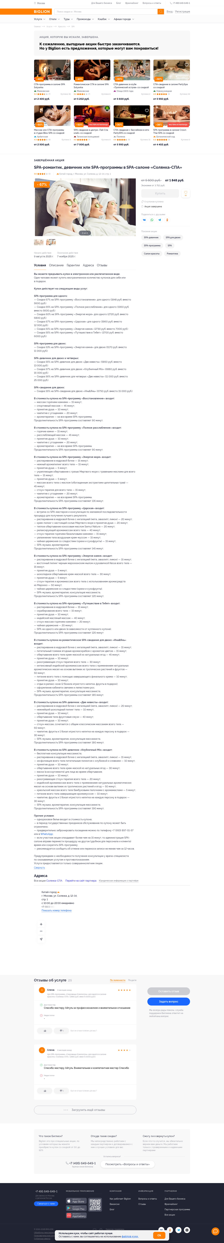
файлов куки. (130, 1236)
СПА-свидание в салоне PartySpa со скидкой (170, 86)
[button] (39, 242)
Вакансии (114, 1204)
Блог (118, 3)
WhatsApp (47, 834)
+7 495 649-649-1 (181, 3)
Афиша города (122, 19)
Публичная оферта (42, 1239)
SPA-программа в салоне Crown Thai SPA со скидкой (169, 131)
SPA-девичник (151, 237)
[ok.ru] (170, 1230)
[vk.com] (161, 1230)
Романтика (172, 253)
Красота (62, 26)
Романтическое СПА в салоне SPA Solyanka (91, 86)
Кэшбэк (102, 19)
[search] (161, 11)
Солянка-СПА (54, 880)
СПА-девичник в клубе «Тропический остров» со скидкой (131, 86)
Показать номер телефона (56, 910)
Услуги (38, 19)
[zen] (187, 1230)
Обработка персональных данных (48, 1233)
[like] (44, 1031)
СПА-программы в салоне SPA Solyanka (49, 86)
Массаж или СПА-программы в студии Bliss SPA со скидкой (49, 131)
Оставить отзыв (168, 991)
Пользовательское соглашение (47, 1236)
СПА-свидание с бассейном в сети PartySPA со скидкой (131, 131)
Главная (37, 26)
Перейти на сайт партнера (80, 880)
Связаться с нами (46, 1203)
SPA (73, 26)
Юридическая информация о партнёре (118, 880)
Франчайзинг (131, 3)
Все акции (170, 1215)
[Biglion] (43, 12)
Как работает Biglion (120, 1199)
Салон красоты (152, 253)
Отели (52, 19)
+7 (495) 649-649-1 (82, 1163)
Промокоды (84, 19)
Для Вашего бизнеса (101, 3)
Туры (66, 19)
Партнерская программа (177, 1209)
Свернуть (39, 867)
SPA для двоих (173, 237)
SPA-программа (152, 245)
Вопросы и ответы (152, 3)
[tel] (178, 1230)
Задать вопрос (168, 1001)
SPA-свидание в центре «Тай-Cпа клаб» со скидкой (91, 131)
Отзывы (102, 265)
